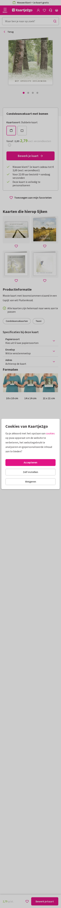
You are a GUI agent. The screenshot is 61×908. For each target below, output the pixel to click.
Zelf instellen (30, 472)
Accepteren (30, 462)
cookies (50, 433)
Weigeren (30, 481)
